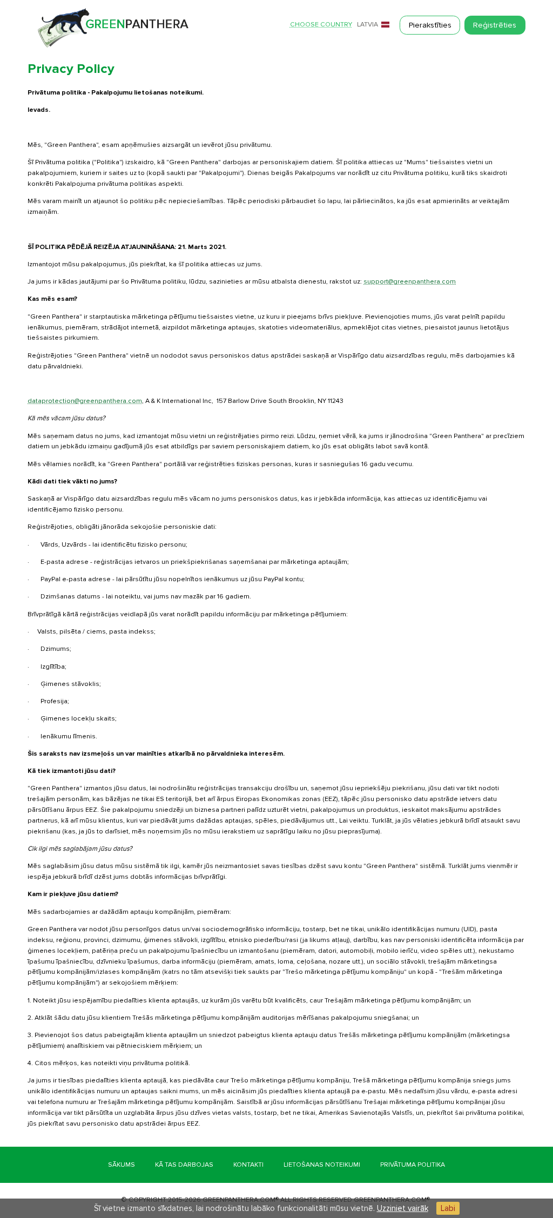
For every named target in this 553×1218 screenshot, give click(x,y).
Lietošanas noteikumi (322, 1165)
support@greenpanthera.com (409, 282)
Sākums (121, 1165)
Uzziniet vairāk (402, 1208)
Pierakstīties (430, 25)
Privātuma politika (412, 1165)
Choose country (321, 25)
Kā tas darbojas (184, 1165)
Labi (448, 1208)
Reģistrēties (494, 25)
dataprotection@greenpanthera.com (85, 401)
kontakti (248, 1165)
